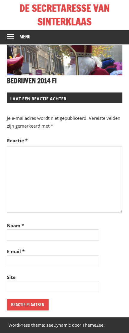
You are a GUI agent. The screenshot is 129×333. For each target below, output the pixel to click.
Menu (25, 37)
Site (11, 277)
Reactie (17, 141)
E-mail (16, 251)
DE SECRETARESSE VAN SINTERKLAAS (65, 15)
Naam (15, 226)
